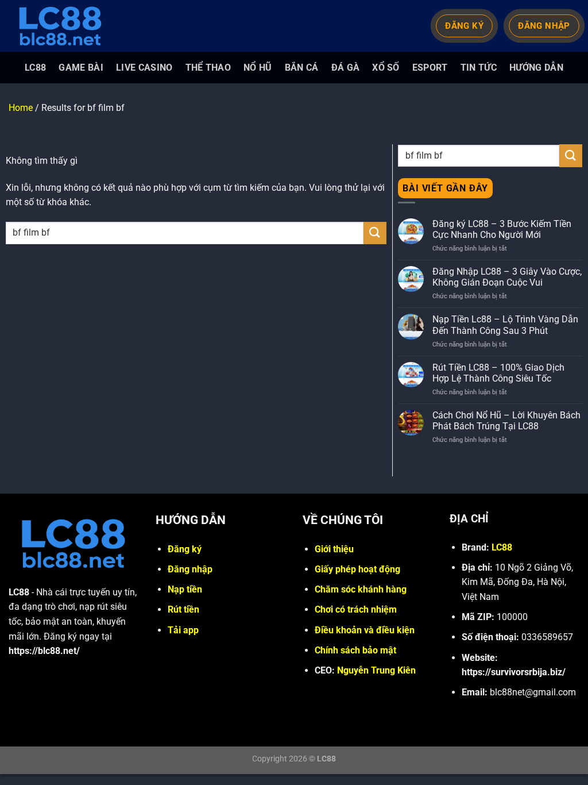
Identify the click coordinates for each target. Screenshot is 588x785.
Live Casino (144, 67)
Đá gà (345, 67)
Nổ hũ (257, 67)
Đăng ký (185, 549)
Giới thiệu (334, 549)
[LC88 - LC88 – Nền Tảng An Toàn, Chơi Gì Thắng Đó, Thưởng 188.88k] (66, 26)
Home (21, 107)
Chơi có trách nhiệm (356, 609)
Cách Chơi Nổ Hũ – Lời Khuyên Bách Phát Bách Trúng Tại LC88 (506, 421)
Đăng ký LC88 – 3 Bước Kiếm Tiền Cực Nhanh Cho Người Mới (501, 229)
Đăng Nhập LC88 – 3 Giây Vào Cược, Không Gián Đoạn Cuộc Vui (507, 277)
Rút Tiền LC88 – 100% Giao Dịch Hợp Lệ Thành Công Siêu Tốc (498, 373)
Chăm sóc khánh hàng (361, 589)
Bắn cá (302, 67)
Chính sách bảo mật (355, 650)
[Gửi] (374, 233)
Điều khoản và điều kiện (365, 630)
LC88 (35, 67)
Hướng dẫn (536, 67)
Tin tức (479, 67)
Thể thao (208, 67)
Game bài (81, 67)
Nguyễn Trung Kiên (376, 670)
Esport (430, 67)
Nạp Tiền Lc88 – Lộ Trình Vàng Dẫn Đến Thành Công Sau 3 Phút (505, 325)
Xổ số (386, 67)
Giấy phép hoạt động (357, 569)
